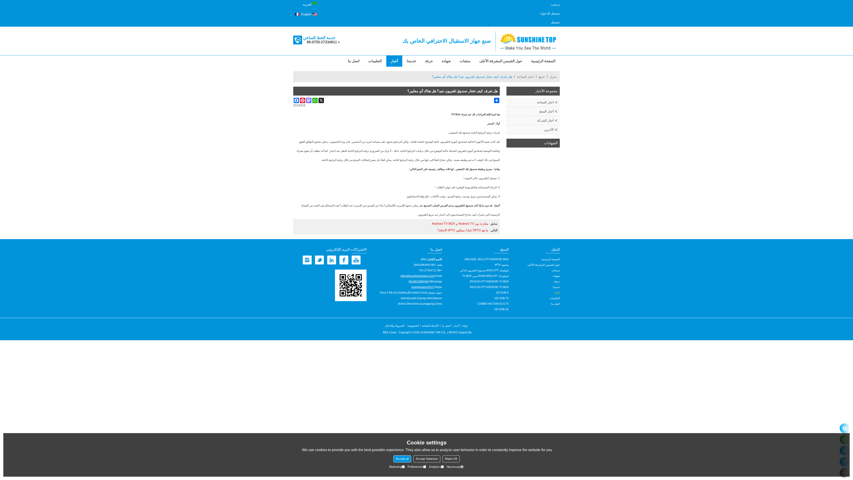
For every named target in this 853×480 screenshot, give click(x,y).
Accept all (402, 458)
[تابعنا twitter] (319, 260)
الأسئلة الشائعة (430, 325)
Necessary (453, 466)
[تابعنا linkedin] (331, 260)
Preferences (415, 466)
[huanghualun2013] (845, 428)
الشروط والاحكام (394, 325)
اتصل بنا (353, 61)
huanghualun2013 (422, 287)
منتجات (465, 61)
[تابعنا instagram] (307, 260)
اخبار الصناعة (525, 76)
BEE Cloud (389, 332)
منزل (553, 76)
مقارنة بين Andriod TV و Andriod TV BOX (460, 223)
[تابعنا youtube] (356, 260)
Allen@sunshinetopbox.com (417, 276)
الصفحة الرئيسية (543, 61)
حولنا (465, 325)
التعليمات (375, 61)
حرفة (429, 61)
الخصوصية (413, 325)
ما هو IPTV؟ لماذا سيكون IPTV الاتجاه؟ (463, 230)
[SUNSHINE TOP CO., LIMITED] (530, 41)
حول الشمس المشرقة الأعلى (500, 61)
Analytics (435, 466)
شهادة (446, 61)
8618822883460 (419, 281)
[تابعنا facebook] (343, 260)
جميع (542, 76)
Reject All (451, 458)
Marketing (395, 466)
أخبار (394, 61)
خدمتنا (411, 61)
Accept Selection (427, 458)
